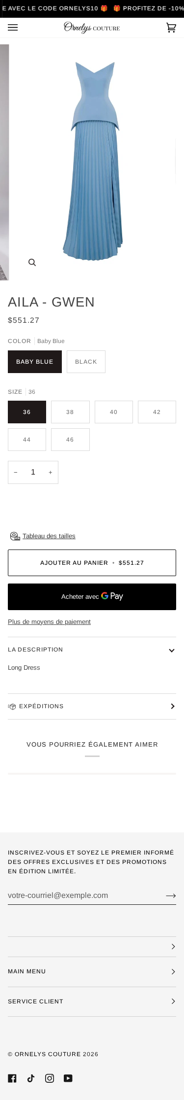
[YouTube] (68, 1078)
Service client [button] (35, 1001)
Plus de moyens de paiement (49, 621)
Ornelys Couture (48, 1054)
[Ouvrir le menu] (22, 27)
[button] (92, 946)
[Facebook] (12, 1078)
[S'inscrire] (163, 895)
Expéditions (41, 706)
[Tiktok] (30, 1078)
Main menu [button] (27, 971)
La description (35, 649)
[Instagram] (49, 1078)
